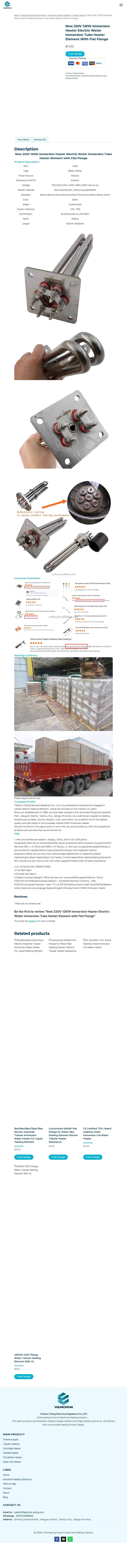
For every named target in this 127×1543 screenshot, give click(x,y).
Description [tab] (23, 139)
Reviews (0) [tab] (40, 139)
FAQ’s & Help (9, 1483)
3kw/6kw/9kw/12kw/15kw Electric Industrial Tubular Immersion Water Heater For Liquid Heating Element (28, 1135)
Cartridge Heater (12, 1448)
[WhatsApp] (70, 1539)
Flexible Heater (11, 1453)
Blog (5, 1497)
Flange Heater (78, 73)
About (6, 1492)
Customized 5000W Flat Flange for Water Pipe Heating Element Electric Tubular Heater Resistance (63, 1135)
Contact (7, 1488)
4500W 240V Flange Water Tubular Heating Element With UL (27, 1358)
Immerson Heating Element (91, 76)
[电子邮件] (63, 1539)
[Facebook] (56, 1539)
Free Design (75, 53)
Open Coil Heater (12, 1461)
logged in (33, 921)
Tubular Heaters (11, 1444)
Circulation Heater (12, 1457)
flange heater (75, 76)
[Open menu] (121, 4)
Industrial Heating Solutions (17, 1479)
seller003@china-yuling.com (29, 1512)
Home (6, 1475)
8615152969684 (24, 1516)
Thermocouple (10, 1439)
